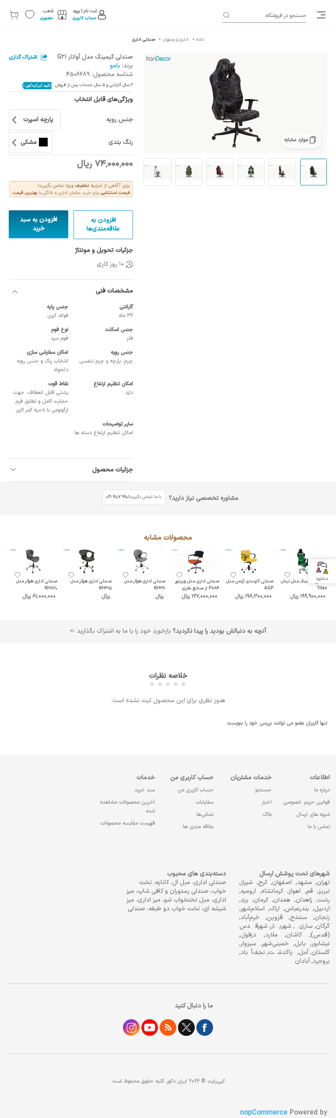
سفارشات (205, 802)
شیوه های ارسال (313, 814)
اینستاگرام (131, 1027)
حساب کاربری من (196, 790)
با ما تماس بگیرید (133, 497)
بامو (115, 65)
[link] (322, 15)
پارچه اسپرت (38, 119)
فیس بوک (204, 1027)
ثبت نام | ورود (85, 11)
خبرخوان (168, 1027)
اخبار (267, 802)
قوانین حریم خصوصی (306, 802)
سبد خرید (144, 790)
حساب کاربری (85, 18)
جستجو (263, 790)
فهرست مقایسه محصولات (127, 823)
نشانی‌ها (205, 814)
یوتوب (149, 1027)
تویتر (186, 1027)
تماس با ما (319, 827)
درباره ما (322, 790)
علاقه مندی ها (198, 827)
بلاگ (267, 814)
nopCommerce (263, 1113)
